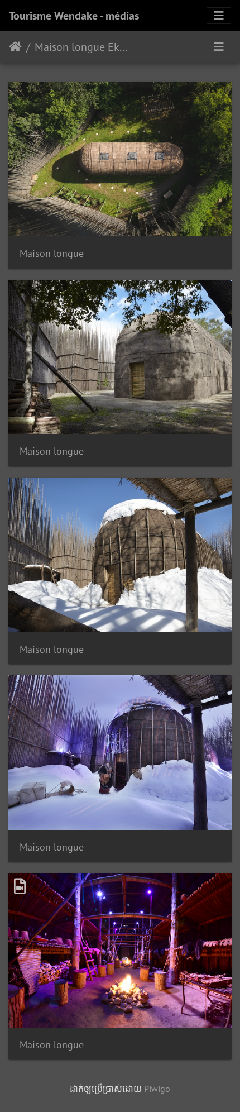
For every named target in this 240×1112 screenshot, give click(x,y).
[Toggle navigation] (219, 15)
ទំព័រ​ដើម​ (15, 47)
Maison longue (52, 253)
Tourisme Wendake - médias (74, 15)
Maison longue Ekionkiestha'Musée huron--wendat (81, 47)
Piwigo (157, 1088)
